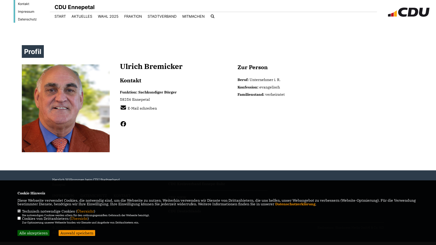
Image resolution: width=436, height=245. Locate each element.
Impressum (26, 11)
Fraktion (133, 16)
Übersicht (85, 211)
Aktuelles (82, 16)
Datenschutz (27, 19)
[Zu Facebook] (125, 123)
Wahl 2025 (108, 16)
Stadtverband (162, 16)
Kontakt (23, 4)
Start (60, 16)
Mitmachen (193, 16)
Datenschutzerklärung (295, 204)
